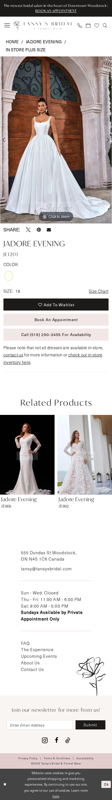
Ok (106, 784)
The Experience (37, 649)
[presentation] (27, 455)
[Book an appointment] (88, 26)
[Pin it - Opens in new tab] (39, 229)
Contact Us (32, 669)
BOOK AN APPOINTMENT (56, 11)
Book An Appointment (56, 320)
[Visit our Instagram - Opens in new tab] (45, 740)
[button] (7, 25)
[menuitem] (7, 25)
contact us (13, 355)
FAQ (25, 643)
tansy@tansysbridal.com (46, 568)
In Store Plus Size (26, 49)
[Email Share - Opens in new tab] (49, 230)
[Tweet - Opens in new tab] (28, 229)
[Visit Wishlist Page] (97, 26)
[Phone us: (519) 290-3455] (80, 26)
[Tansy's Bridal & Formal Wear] (42, 25)
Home (12, 41)
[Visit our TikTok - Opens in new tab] (67, 740)
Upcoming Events (39, 656)
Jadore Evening (44, 41)
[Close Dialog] (5, 784)
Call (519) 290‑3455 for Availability (56, 334)
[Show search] (105, 26)
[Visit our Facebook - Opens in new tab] (56, 740)
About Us (30, 663)
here (56, 796)
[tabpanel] (56, 139)
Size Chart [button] (98, 291)
